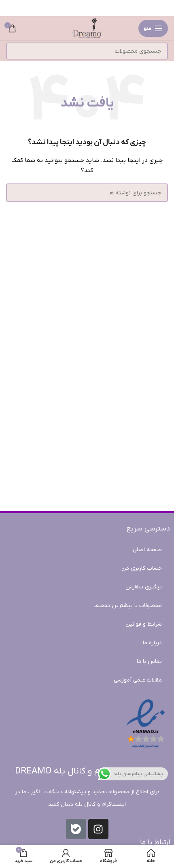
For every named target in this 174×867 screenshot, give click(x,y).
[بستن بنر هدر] (10, 8)
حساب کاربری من (141, 568)
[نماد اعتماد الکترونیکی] (145, 724)
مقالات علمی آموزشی (138, 680)
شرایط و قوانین (143, 624)
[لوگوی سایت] (87, 28)
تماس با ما (149, 661)
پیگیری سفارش (143, 587)
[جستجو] (14, 51)
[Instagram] (98, 829)
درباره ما (152, 643)
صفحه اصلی (147, 550)
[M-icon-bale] (76, 829)
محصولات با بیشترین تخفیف (127, 605)
